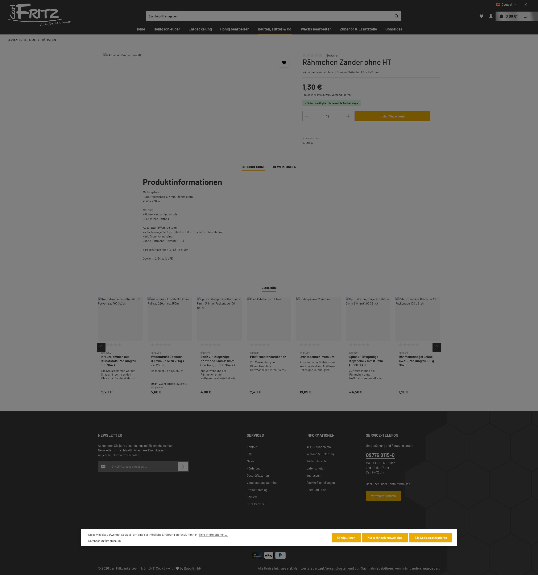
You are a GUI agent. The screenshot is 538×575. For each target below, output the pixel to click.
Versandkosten (336, 568)
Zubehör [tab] (269, 288)
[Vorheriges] (101, 347)
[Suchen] (396, 16)
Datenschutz (314, 468)
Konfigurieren (346, 537)
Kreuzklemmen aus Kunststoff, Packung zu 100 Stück (118, 361)
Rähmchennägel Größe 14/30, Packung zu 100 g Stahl (416, 361)
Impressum (313, 475)
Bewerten (332, 55)
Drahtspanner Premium (317, 357)
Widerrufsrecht (316, 461)
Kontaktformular (399, 484)
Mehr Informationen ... (213, 534)
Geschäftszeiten (258, 475)
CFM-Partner (255, 504)
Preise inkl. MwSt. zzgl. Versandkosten (326, 94)
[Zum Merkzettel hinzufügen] (284, 62)
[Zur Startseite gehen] (39, 14)
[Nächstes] (437, 347)
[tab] (253, 167)
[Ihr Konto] (491, 16)
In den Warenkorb (392, 116)
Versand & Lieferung (320, 454)
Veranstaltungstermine (262, 482)
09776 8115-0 (380, 455)
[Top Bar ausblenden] (526, 4)
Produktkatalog (257, 490)
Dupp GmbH (192, 568)
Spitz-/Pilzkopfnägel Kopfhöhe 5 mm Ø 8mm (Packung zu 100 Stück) (217, 361)
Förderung (254, 468)
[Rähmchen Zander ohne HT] (196, 98)
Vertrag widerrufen (383, 496)
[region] (196, 98)
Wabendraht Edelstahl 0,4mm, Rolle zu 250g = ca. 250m (167, 361)
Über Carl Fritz (316, 490)
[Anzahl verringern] (306, 116)
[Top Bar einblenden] (525, 16)
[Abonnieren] (183, 466)
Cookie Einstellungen (320, 482)
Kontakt (252, 447)
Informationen (320, 435)
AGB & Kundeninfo (318, 447)
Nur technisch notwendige (385, 537)
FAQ (249, 454)
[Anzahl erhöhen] (348, 116)
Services (255, 435)
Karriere (252, 497)
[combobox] (269, 16)
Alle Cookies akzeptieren (431, 537)
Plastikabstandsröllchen (268, 357)
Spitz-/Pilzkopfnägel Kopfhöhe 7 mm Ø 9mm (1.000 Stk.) (366, 361)
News (250, 461)
